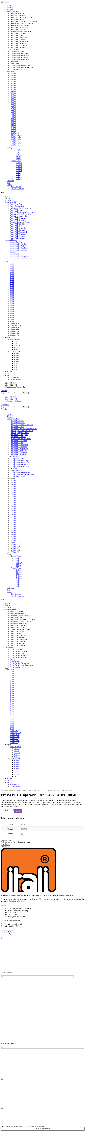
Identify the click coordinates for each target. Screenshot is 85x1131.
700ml (12, 319)
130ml (12, 268)
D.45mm (17, 361)
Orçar (18, 811)
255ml (12, 286)
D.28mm (17, 357)
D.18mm (17, 353)
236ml (12, 280)
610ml (12, 315)
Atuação (8, 200)
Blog (7, 373)
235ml (12, 278)
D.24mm (17, 355)
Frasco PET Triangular (18, 234)
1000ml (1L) (14, 323)
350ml (12, 302)
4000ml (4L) (14, 331)
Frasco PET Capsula (17, 220)
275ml (12, 290)
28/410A (17, 345)
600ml (12, 314)
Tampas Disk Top (16, 242)
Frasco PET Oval (16, 226)
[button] (42, 192)
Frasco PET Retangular (18, 228)
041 (22, 834)
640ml (12, 317)
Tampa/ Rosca (15, 351)
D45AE (17, 347)
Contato (9, 185)
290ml (12, 294)
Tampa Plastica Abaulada (20, 59)
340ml (12, 300)
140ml (12, 270)
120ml (12, 266)
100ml (12, 264)
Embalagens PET (11, 202)
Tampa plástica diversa (19, 69)
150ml (12, 272)
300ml (12, 296)
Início (3, 790)
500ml (12, 310)
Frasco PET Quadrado (17, 230)
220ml (12, 276)
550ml (12, 312)
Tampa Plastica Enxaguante (19, 256)
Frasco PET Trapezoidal (18, 232)
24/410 (16, 341)
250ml (12, 284)
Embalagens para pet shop (19, 216)
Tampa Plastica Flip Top (18, 244)
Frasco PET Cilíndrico (17, 224)
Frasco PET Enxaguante (18, 218)
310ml (12, 298)
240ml (12, 282)
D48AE (17, 349)
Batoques (13, 252)
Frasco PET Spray (16, 210)
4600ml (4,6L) (15, 333)
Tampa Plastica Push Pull (18, 246)
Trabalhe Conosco (17, 189)
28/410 (18, 179)
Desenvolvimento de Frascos (20, 222)
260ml (12, 288)
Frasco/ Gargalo (15, 339)
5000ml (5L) (15, 145)
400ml (12, 306)
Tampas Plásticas (11, 240)
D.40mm (17, 359)
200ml (12, 274)
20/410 (16, 363)
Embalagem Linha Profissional (20, 214)
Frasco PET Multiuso (17, 238)
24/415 (16, 343)
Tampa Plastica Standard (18, 248)
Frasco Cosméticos (16, 204)
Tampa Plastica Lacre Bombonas (21, 258)
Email (3, 844)
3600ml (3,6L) (15, 329)
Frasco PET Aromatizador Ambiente (22, 212)
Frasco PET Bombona (17, 236)
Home (7, 196)
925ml (12, 321)
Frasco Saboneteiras (17, 206)
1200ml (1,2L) (15, 327)
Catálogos (8, 371)
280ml (12, 292)
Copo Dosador (15, 254)
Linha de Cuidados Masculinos (20, 208)
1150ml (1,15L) (15, 325)
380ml (12, 304)
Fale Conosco (14, 377)
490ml (12, 308)
